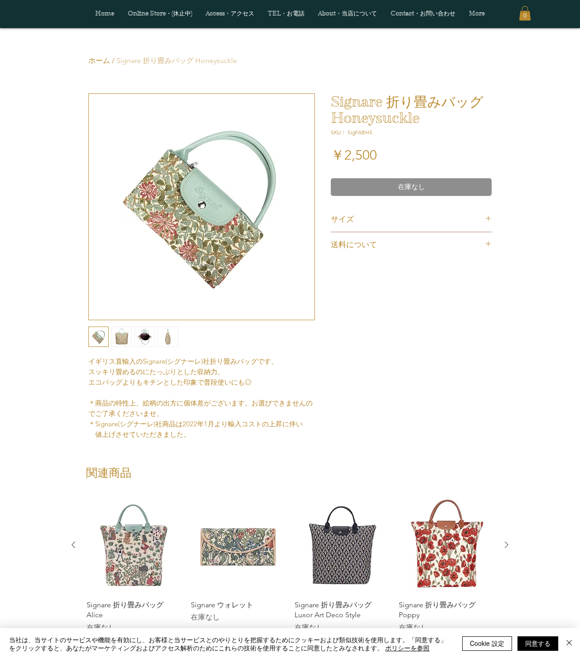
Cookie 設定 (487, 643)
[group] (290, 565)
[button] (525, 13)
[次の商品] (506, 544)
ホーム (99, 60)
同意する (538, 643)
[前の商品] (73, 544)
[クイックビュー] (134, 545)
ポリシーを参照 (407, 647)
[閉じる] (569, 643)
